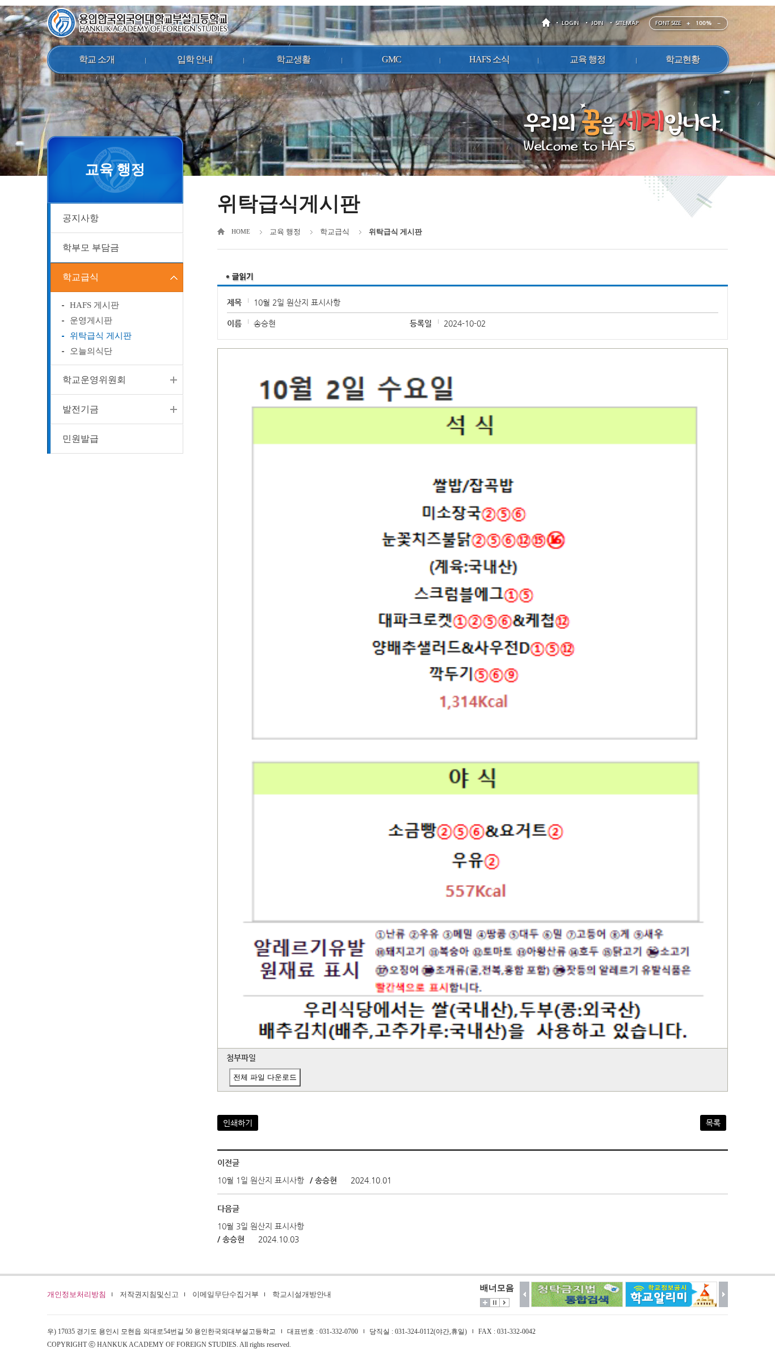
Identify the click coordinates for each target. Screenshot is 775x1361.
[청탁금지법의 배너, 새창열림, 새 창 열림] (577, 1294)
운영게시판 (91, 320)
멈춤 (495, 1302)
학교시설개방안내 (301, 1294)
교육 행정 (285, 231)
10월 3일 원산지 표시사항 (260, 1226)
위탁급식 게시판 (101, 335)
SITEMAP (627, 23)
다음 (723, 1294)
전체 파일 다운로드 (265, 1077)
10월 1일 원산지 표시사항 (260, 1180)
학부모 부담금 (90, 247)
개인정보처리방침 (76, 1294)
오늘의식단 (91, 351)
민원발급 (80, 438)
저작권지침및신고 (149, 1294)
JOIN (597, 23)
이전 (524, 1294)
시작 (504, 1302)
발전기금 (80, 409)
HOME (548, 23)
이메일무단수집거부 (225, 1294)
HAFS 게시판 (94, 305)
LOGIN (570, 23)
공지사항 (80, 218)
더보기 (485, 1302)
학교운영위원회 (94, 379)
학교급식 (80, 277)
